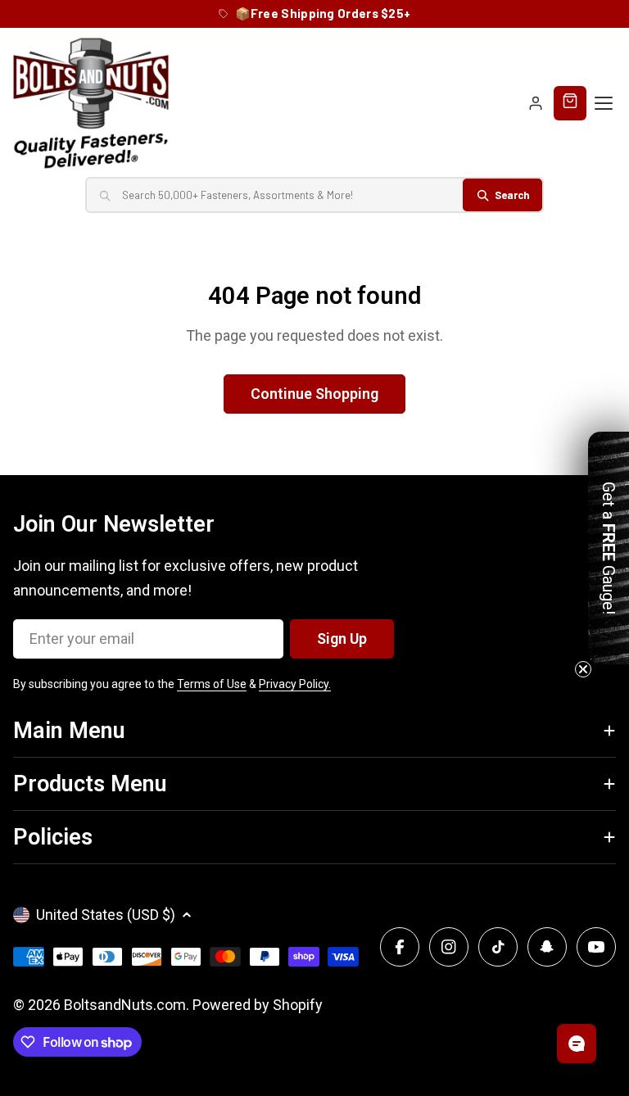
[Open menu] (604, 103)
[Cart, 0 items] (570, 103)
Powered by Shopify (257, 1004)
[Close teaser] (583, 669)
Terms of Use (212, 684)
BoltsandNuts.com (125, 1004)
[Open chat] (576, 1043)
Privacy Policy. (295, 684)
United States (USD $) (105, 914)
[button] (608, 548)
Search (512, 195)
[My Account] (535, 103)
